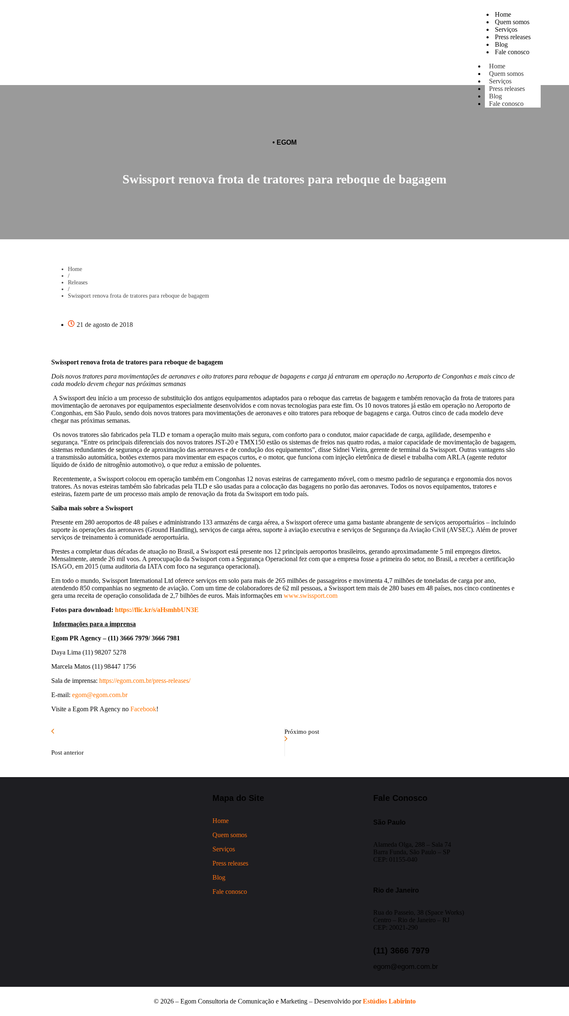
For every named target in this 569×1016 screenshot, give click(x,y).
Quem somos (229, 834)
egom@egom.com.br (99, 694)
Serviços (223, 849)
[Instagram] (102, 59)
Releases (77, 282)
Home (75, 269)
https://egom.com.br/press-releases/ (143, 680)
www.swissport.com (310, 595)
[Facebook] (125, 59)
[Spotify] (170, 59)
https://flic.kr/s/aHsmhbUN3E (157, 609)
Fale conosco (506, 103)
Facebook (142, 708)
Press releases (507, 88)
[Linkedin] (147, 59)
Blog (218, 877)
